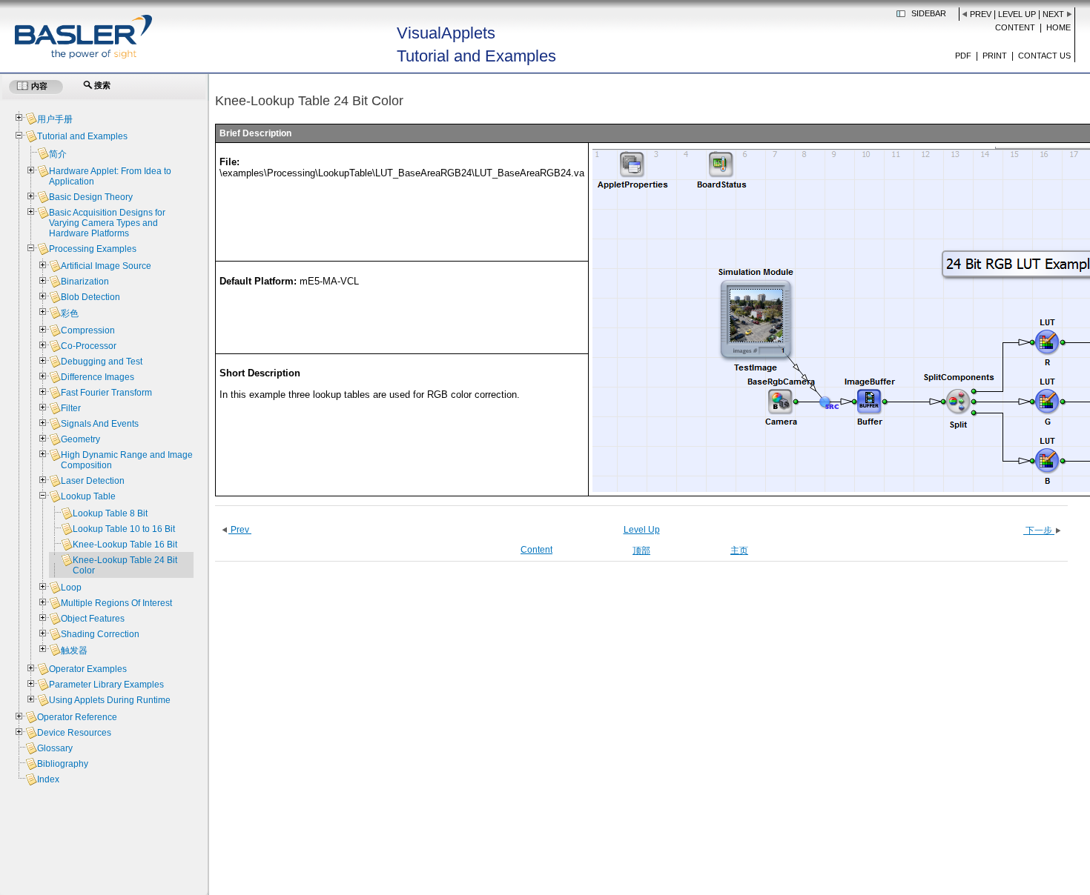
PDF (963, 55)
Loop (71, 587)
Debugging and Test (101, 361)
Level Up (1017, 14)
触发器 (74, 650)
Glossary (55, 748)
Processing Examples (92, 249)
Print (994, 55)
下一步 (1038, 530)
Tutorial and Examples (82, 136)
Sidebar (928, 13)
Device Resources (74, 733)
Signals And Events (100, 424)
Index (48, 779)
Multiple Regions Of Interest (116, 603)
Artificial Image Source (106, 266)
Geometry (80, 439)
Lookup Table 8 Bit (110, 513)
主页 (739, 550)
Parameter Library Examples (106, 684)
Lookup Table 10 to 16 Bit (124, 529)
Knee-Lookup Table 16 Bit (125, 544)
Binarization (85, 281)
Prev (980, 14)
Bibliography (62, 764)
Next (1053, 14)
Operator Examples (88, 669)
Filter (71, 408)
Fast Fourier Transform (106, 392)
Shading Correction (100, 634)
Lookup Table (88, 496)
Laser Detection (93, 481)
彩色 (70, 313)
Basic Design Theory (91, 197)
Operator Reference (77, 717)
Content (1015, 27)
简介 (58, 154)
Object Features (93, 618)
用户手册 (55, 119)
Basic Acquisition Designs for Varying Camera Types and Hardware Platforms (107, 223)
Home (1058, 27)
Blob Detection (90, 297)
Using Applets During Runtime (110, 700)
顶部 (641, 550)
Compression (88, 330)
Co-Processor (88, 346)
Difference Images (97, 377)
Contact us (1044, 55)
